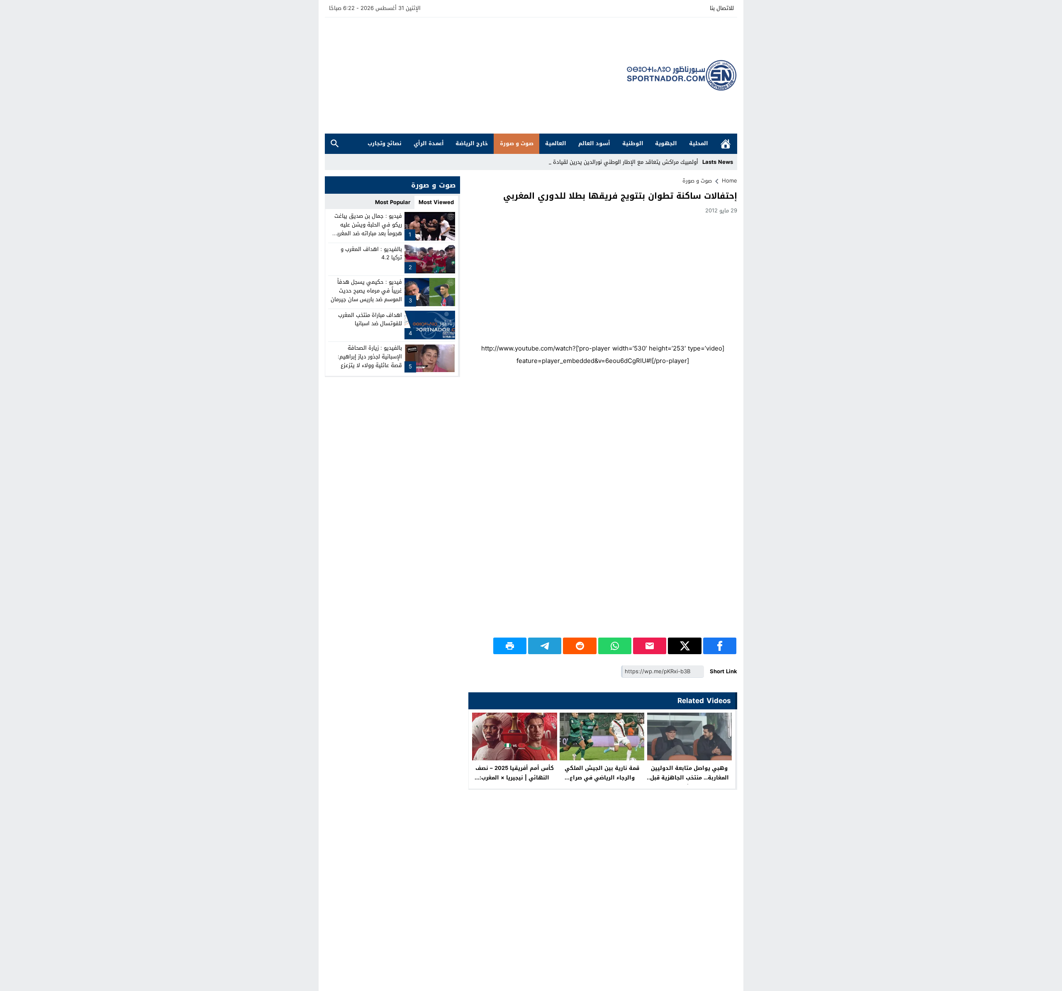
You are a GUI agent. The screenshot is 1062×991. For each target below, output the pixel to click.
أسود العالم (594, 143)
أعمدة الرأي (429, 143)
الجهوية (666, 143)
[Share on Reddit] (579, 646)
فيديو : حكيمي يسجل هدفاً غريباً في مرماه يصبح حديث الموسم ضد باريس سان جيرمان (366, 290)
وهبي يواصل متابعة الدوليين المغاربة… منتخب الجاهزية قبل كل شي (689, 777)
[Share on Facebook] (719, 646)
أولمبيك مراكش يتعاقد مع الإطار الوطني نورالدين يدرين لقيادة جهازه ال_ (612, 162)
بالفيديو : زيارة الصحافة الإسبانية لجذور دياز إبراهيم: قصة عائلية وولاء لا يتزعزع (370, 356)
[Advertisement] (476, 75)
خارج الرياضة (471, 143)
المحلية (698, 143)
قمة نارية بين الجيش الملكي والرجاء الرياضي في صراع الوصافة (602, 777)
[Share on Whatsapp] (614, 646)
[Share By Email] (649, 646)
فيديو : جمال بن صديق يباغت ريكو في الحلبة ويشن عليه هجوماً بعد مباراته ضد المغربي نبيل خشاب (367, 229)
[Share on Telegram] (544, 646)
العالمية (555, 143)
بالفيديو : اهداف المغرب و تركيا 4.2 (371, 253)
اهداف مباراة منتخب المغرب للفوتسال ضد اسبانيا (370, 319)
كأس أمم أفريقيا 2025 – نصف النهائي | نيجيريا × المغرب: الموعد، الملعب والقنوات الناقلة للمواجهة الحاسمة (514, 782)
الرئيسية (725, 144)
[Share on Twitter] (684, 646)
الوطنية (632, 143)
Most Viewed (436, 202)
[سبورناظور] (682, 75)
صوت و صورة (516, 143)
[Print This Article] (509, 646)
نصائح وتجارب (385, 143)
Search (335, 144)
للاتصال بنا (722, 8)
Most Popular (392, 202)
